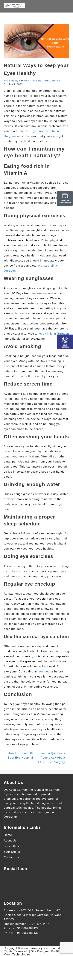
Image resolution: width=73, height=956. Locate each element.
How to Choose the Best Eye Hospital (21, 755)
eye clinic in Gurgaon (54, 333)
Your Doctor (12, 851)
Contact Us (11, 857)
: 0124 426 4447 (38, 923)
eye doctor (46, 671)
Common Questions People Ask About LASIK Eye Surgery (51, 757)
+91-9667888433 (27, 932)
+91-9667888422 (27, 928)
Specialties (11, 846)
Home (8, 834)
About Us (10, 840)
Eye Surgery (11, 80)
